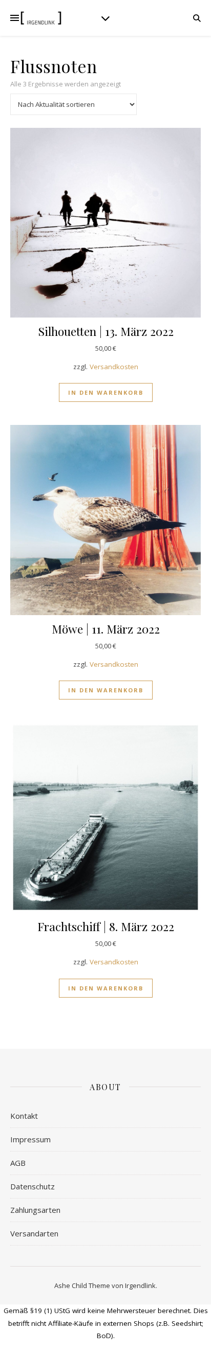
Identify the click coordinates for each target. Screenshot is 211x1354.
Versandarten (34, 1233)
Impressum (30, 1139)
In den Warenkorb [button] (105, 392)
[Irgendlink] (40, 18)
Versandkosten (114, 366)
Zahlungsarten (35, 1210)
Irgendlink (140, 1285)
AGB (18, 1163)
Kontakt (24, 1116)
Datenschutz (32, 1186)
